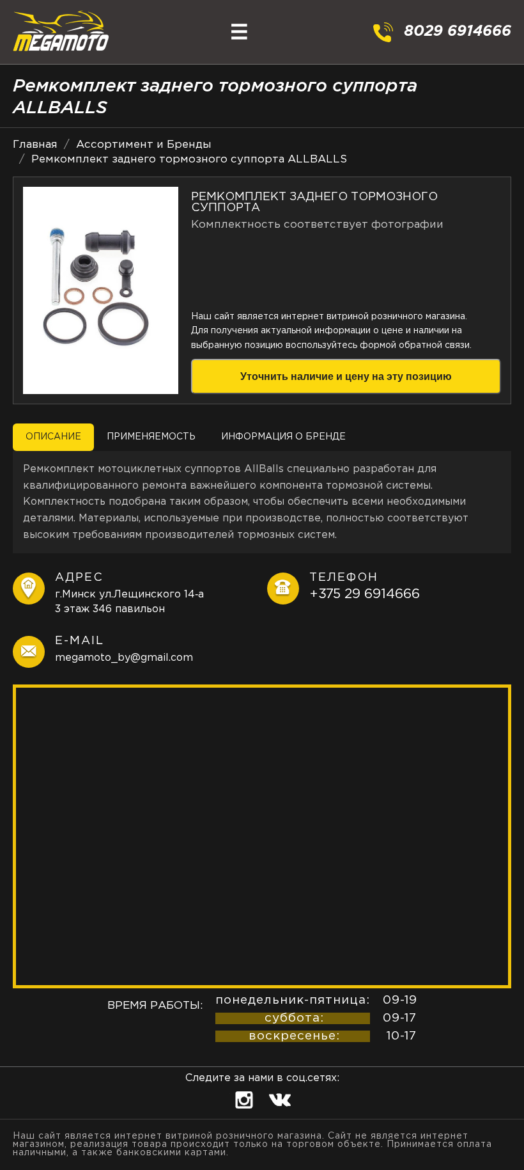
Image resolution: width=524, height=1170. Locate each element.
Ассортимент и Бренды (144, 145)
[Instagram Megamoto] (246, 1112)
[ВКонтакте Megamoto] (280, 1112)
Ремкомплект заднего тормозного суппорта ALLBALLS (189, 159)
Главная (35, 145)
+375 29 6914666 (364, 594)
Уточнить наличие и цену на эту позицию (346, 376)
